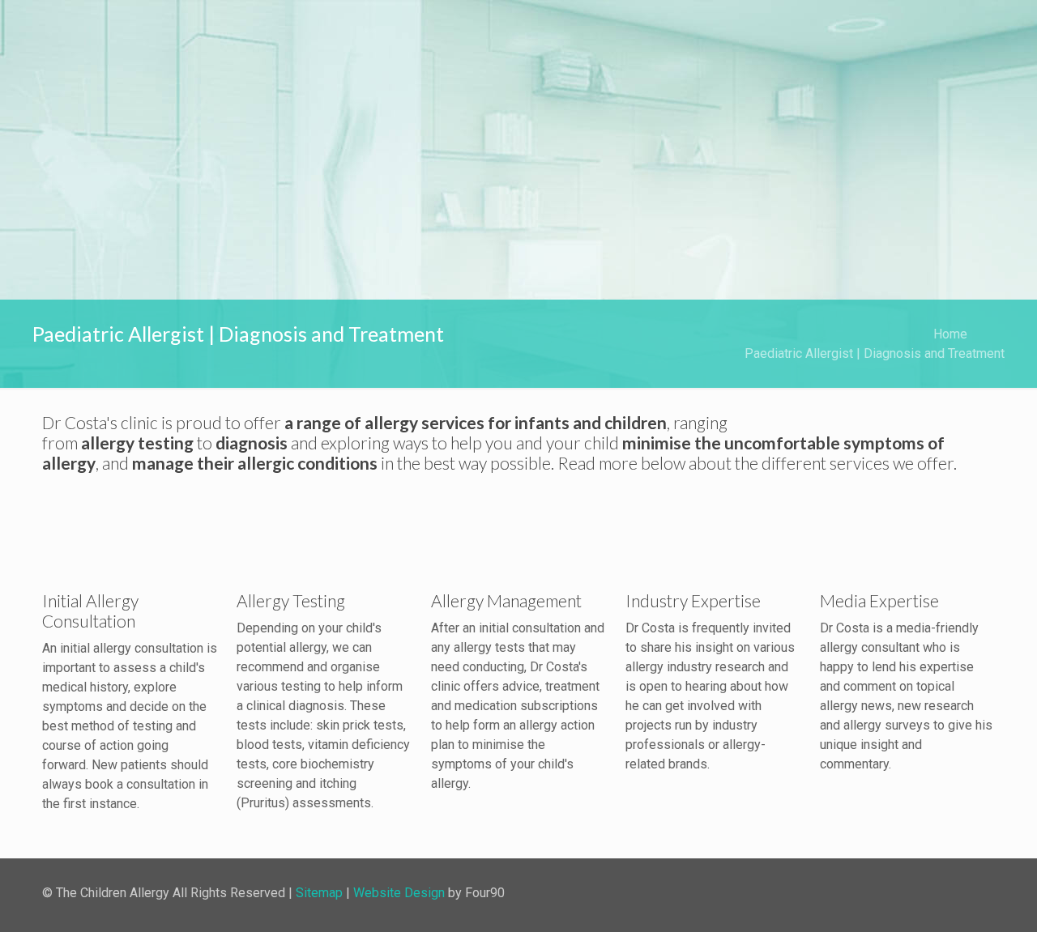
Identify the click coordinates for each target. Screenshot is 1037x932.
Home (950, 334)
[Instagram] (907, 892)
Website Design (399, 892)
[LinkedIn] (934, 892)
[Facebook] (880, 892)
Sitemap (319, 892)
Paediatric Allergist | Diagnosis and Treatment (875, 353)
